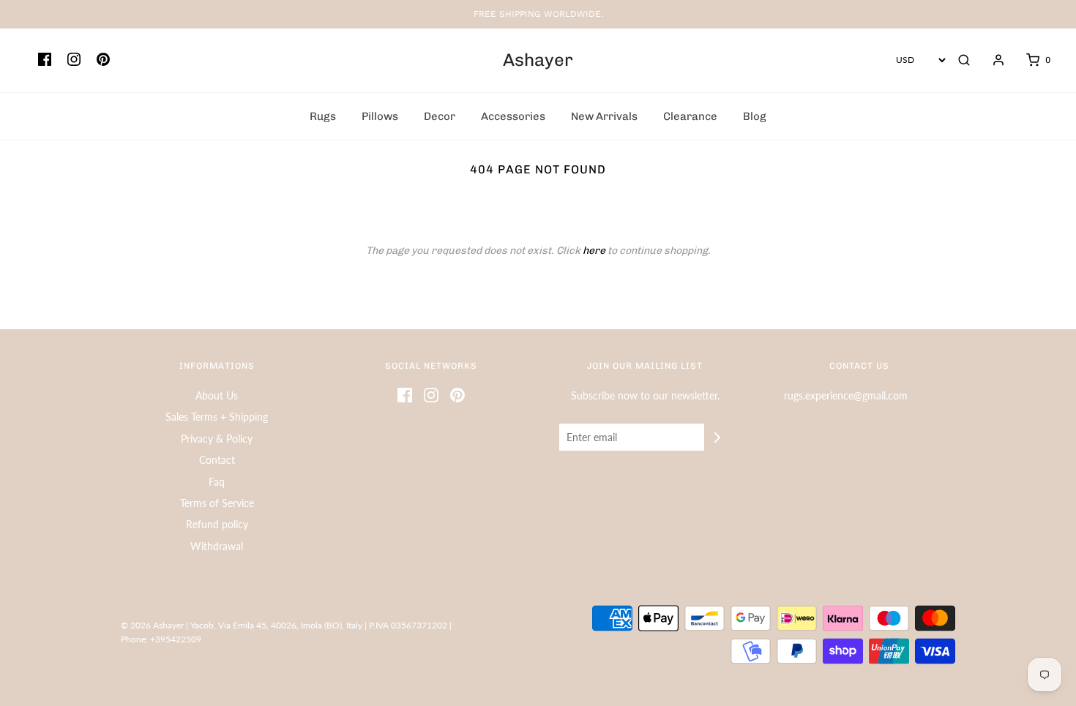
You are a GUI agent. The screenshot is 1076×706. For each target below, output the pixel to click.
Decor (439, 116)
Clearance (690, 116)
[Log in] (991, 60)
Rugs (323, 116)
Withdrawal (216, 546)
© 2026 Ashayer (152, 625)
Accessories (513, 116)
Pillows (380, 116)
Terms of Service (217, 503)
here (594, 250)
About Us (216, 395)
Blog (754, 116)
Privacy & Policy (217, 438)
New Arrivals (604, 116)
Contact (217, 460)
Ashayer (538, 60)
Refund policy (217, 524)
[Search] (964, 60)
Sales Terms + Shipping (216, 416)
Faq (217, 482)
